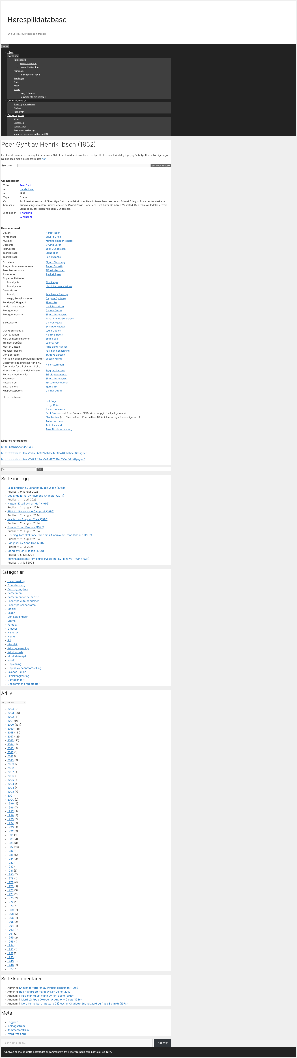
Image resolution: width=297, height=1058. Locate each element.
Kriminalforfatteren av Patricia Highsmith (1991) (48, 987)
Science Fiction (16, 671)
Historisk (12, 632)
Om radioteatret (16, 100)
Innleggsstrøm (16, 1026)
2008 (10, 768)
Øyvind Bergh (53, 244)
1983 (10, 862)
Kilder (16, 119)
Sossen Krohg (54, 358)
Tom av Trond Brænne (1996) (25, 527)
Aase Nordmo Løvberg (59, 429)
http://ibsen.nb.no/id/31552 (17, 446)
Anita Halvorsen (55, 421)
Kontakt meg (20, 126)
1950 (10, 957)
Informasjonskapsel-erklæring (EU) (31, 134)
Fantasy (12, 624)
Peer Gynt (25, 185)
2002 (10, 791)
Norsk (11, 660)
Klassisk (12, 644)
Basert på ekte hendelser (23, 601)
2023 (10, 712)
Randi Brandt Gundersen (60, 318)
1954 (10, 945)
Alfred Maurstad (55, 270)
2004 (10, 783)
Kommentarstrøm (18, 1030)
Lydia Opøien (53, 330)
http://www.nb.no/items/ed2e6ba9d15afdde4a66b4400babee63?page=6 (44, 453)
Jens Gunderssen (56, 248)
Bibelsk (11, 608)
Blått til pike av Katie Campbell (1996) (30, 511)
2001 (10, 795)
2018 (10, 732)
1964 (10, 925)
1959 (10, 937)
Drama (11, 620)
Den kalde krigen (17, 616)
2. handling (26, 216)
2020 (10, 724)
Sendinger (19, 78)
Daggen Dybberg (56, 298)
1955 (10, 941)
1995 (10, 819)
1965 (10, 921)
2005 (10, 779)
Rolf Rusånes (53, 256)
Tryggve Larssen (55, 354)
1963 (10, 929)
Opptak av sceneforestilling (24, 668)
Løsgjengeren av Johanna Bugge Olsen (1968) (36, 487)
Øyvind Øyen (53, 274)
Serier (16, 82)
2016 (10, 740)
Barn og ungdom (17, 589)
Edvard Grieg (53, 236)
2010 (10, 760)
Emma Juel (52, 338)
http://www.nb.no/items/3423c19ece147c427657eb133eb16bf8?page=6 (43, 459)
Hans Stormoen (55, 364)
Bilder (11, 612)
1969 (10, 910)
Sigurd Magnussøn (56, 314)
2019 (10, 728)
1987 (10, 847)
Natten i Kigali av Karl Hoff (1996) (28, 503)
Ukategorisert (15, 679)
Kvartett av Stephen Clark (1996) (27, 519)
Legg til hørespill (28, 93)
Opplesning (14, 664)
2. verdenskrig (16, 585)
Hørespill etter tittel (29, 67)
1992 (10, 831)
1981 (10, 870)
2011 (10, 756)
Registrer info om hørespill (33, 97)
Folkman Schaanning (58, 350)
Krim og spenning (18, 648)
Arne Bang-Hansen (56, 346)
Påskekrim (19, 111)
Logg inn (12, 1022)
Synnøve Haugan (55, 326)
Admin (17, 89)
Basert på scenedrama (21, 605)
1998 (10, 807)
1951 (10, 953)
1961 (10, 933)
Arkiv (16, 85)
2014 (10, 744)
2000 (10, 799)
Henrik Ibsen (27, 189)
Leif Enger (52, 401)
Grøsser (12, 628)
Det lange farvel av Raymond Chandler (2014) (35, 495)
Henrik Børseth (54, 334)
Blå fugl (17, 108)
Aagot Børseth (54, 266)
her (43, 158)
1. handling (26, 212)
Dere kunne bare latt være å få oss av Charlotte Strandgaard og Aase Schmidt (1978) (74, 1003)
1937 (10, 969)
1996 (10, 815)
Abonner (163, 1042)
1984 (10, 858)
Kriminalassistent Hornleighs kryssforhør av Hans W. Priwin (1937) (48, 558)
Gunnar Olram (54, 310)
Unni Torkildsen (55, 306)
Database (13, 56)
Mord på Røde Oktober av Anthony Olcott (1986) (51, 999)
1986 (10, 850)
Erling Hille (52, 252)
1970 (10, 906)
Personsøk (19, 71)
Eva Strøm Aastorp (57, 294)
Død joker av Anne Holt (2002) (26, 543)
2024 (10, 708)
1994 (10, 823)
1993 (10, 827)
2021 (10, 720)
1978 (10, 878)
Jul (9, 640)
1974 (10, 894)
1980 (10, 874)
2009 (10, 764)
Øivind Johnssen (55, 409)
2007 (10, 772)
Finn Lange (52, 282)
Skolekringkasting (18, 676)
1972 (10, 902)
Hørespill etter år (28, 63)
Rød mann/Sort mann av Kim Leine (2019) (45, 991)
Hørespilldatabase (37, 19)
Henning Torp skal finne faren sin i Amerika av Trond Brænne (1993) (49, 535)
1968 (10, 913)
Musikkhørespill (16, 656)
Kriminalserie (15, 652)
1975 (10, 890)
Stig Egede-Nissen (56, 374)
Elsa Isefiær (52, 417)
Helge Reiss (52, 405)
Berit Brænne (53, 413)
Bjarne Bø (51, 302)
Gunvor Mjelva (54, 322)
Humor (11, 636)
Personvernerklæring (24, 130)
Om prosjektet (15, 115)
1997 (10, 811)
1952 (10, 949)
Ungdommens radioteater (23, 683)
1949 (10, 961)
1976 (10, 886)
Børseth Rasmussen (57, 382)
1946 (10, 965)
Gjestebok (19, 123)
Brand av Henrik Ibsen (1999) (25, 550)
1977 (10, 882)
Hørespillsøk (20, 59)
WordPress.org (16, 1033)
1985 (10, 854)
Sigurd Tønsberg (55, 262)
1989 (10, 839)
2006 (10, 776)
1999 (10, 803)
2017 (10, 736)
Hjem (10, 52)
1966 (10, 917)
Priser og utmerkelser (24, 104)
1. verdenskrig (16, 581)
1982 (10, 866)
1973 (10, 898)
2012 (10, 752)
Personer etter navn (30, 74)
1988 (10, 842)
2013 (10, 748)
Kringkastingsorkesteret (59, 240)
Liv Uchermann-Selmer (59, 286)
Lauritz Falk (52, 342)
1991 (10, 835)
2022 (10, 716)
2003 (10, 787)
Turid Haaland (54, 425)
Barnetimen (14, 593)
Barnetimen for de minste (23, 597)
